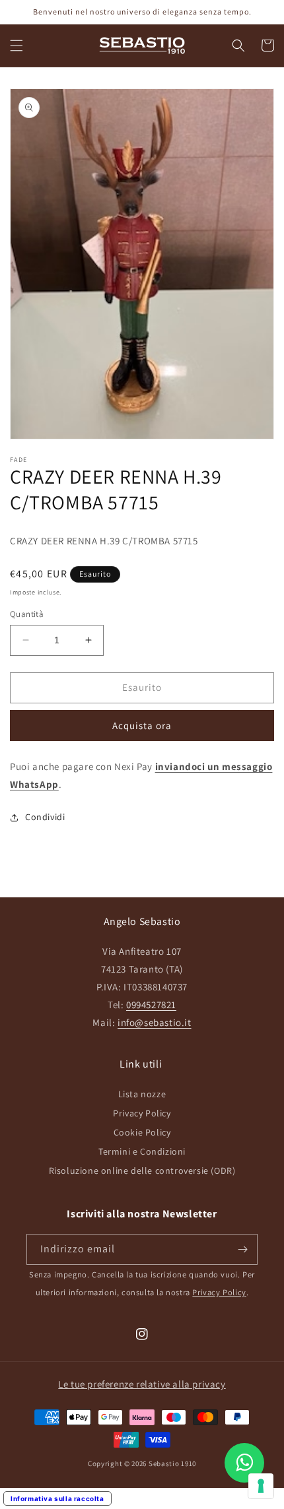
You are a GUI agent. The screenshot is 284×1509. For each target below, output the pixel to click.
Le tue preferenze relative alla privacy (141, 1384)
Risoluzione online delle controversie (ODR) (142, 1170)
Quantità (27, 614)
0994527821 (151, 1004)
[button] (16, 45)
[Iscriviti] (242, 1249)
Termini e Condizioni (142, 1151)
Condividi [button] (45, 817)
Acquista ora (142, 725)
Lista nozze (142, 1094)
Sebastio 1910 (172, 1463)
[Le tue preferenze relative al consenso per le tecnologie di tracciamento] (260, 1485)
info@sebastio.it (155, 1022)
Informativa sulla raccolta (57, 1498)
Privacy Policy (141, 1113)
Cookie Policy (142, 1132)
